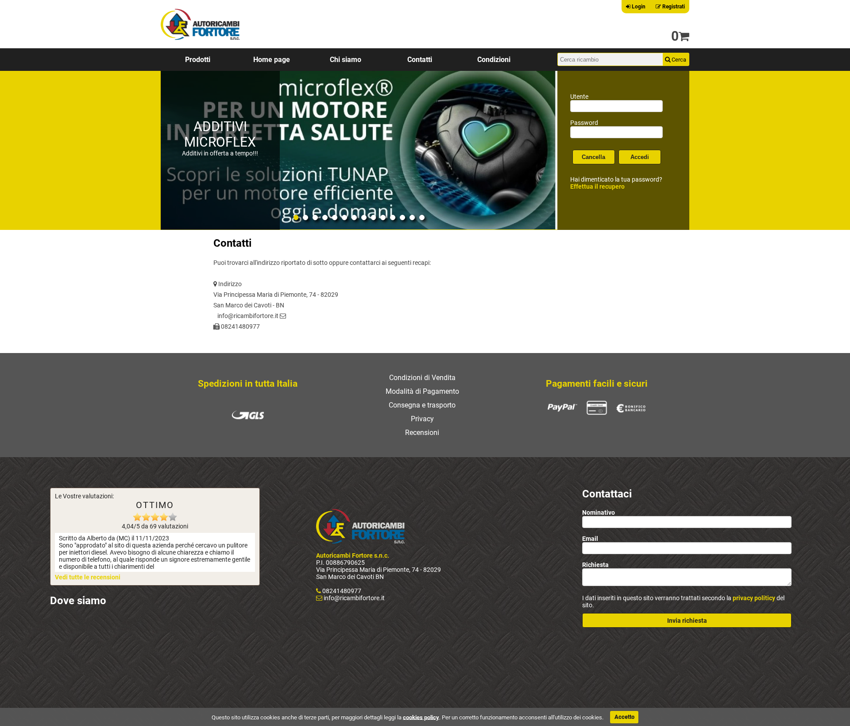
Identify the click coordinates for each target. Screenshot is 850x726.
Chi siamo (345, 59)
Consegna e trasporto (422, 405)
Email (590, 538)
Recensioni (422, 432)
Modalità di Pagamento (422, 391)
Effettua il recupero (597, 186)
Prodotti (197, 59)
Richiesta (595, 564)
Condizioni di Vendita (422, 377)
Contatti (419, 59)
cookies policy (421, 717)
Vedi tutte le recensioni (87, 577)
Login (637, 7)
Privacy (422, 419)
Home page (271, 59)
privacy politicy (754, 598)
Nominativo (598, 512)
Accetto (624, 717)
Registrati (673, 7)
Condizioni (493, 59)
